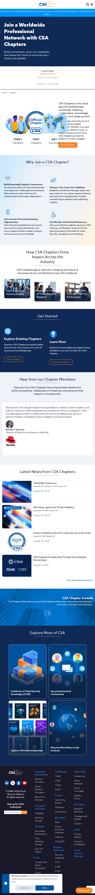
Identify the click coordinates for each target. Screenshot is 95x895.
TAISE (58, 776)
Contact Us (79, 776)
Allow (44, 887)
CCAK (58, 785)
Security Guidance (59, 856)
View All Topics (39, 850)
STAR (57, 871)
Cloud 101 (60, 841)
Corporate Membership (41, 773)
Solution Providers (39, 781)
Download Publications (41, 833)
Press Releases (78, 782)
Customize (25, 887)
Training (59, 837)
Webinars (59, 807)
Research (40, 826)
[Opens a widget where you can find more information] (84, 891)
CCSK (58, 780)
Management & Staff (80, 818)
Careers (78, 823)
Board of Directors (78, 810)
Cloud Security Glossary (78, 853)
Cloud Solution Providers (39, 789)
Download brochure (61, 362)
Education (60, 817)
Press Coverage (79, 790)
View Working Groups (39, 841)
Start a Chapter (47, 84)
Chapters (47, 71)
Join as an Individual (40, 807)
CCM (57, 862)
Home (4, 92)
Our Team (79, 804)
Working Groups (39, 819)
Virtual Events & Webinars (59, 829)
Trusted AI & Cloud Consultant (41, 865)
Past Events (60, 811)
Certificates (61, 771)
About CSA (80, 771)
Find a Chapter (47, 77)
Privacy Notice (77, 836)
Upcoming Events (60, 801)
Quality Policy (77, 797)
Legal (77, 829)
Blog (57, 822)
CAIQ (57, 866)
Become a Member (40, 798)
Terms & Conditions (79, 843)
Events (58, 795)
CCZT (58, 789)
